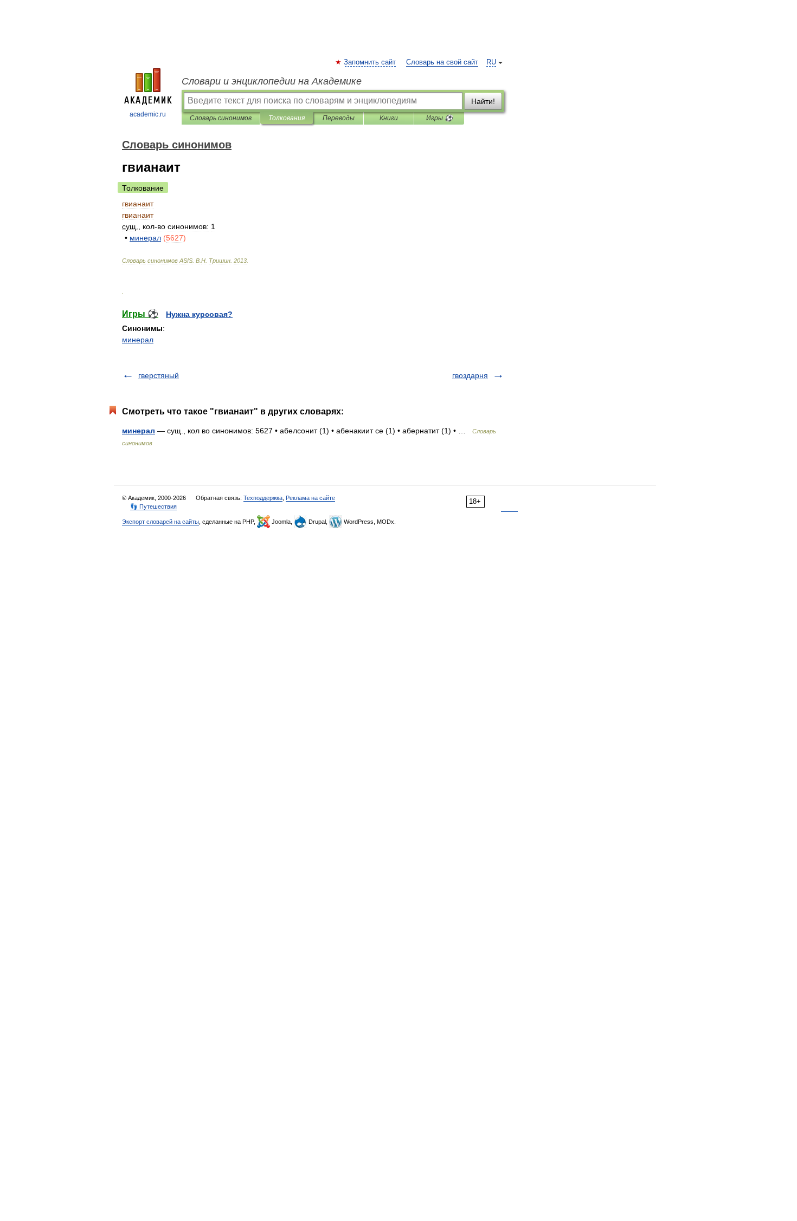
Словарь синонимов (221, 118)
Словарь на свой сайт (442, 62)
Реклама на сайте (310, 498)
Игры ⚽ (439, 118)
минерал (137, 339)
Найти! (483, 101)
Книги (389, 118)
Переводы (339, 118)
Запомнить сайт (370, 62)
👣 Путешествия (153, 506)
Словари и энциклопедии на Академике (272, 81)
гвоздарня (470, 375)
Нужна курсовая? (199, 314)
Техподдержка (262, 498)
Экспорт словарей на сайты (160, 521)
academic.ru (148, 114)
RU (491, 62)
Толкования (286, 118)
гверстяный (158, 375)
